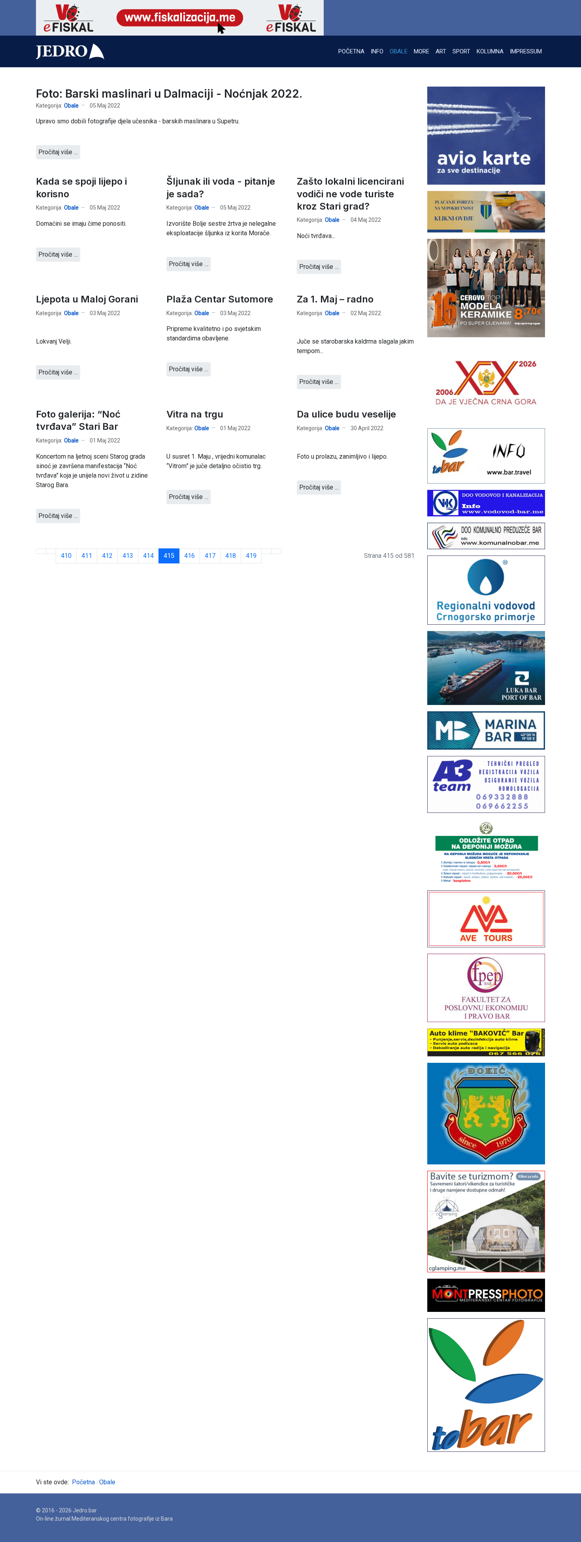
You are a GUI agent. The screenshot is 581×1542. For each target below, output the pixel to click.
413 (128, 555)
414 (148, 555)
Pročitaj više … (58, 152)
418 (230, 555)
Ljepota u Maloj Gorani (87, 299)
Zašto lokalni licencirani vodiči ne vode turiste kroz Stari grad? (350, 194)
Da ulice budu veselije (346, 414)
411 (86, 555)
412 (107, 555)
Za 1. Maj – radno (335, 299)
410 (66, 555)
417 (210, 555)
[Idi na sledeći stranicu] (266, 551)
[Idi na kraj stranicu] (276, 551)
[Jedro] (70, 51)
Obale (71, 105)
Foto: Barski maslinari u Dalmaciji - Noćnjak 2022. (169, 93)
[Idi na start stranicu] (41, 551)
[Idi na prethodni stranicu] (51, 551)
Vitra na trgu (194, 414)
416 (189, 555)
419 (251, 555)
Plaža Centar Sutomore (219, 299)
